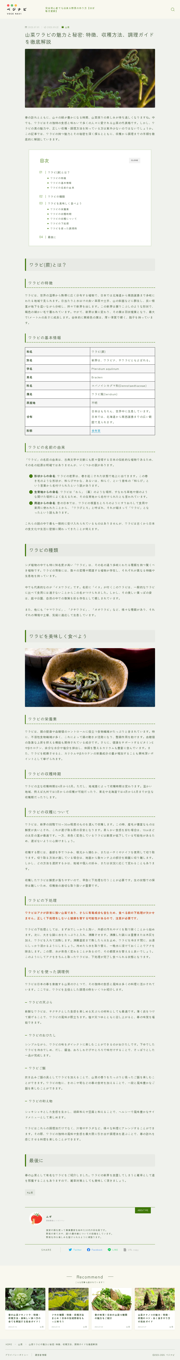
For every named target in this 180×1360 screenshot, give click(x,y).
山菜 (67, 27)
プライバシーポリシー (16, 1354)
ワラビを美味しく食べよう (65, 203)
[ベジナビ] (23, 9)
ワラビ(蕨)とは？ (59, 172)
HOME (9, 1344)
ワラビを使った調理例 (63, 228)
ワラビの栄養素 (59, 209)
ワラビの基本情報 (61, 183)
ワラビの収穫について (63, 218)
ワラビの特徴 (58, 178)
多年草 (96, 430)
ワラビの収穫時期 (61, 214)
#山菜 (30, 1192)
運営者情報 (41, 1354)
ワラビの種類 (56, 196)
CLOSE (134, 160)
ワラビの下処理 (59, 223)
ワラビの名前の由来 (62, 187)
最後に (52, 237)
